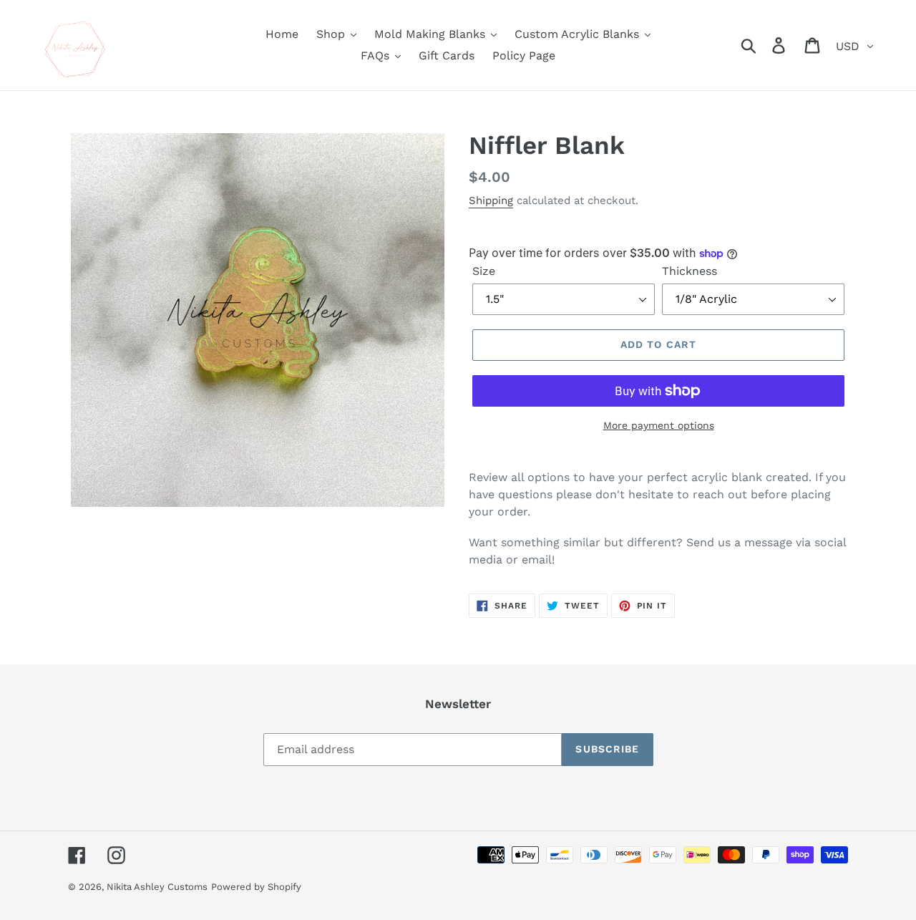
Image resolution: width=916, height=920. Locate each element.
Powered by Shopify (256, 886)
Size (483, 271)
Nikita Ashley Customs (157, 886)
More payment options (658, 425)
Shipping (491, 200)
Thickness (689, 271)
